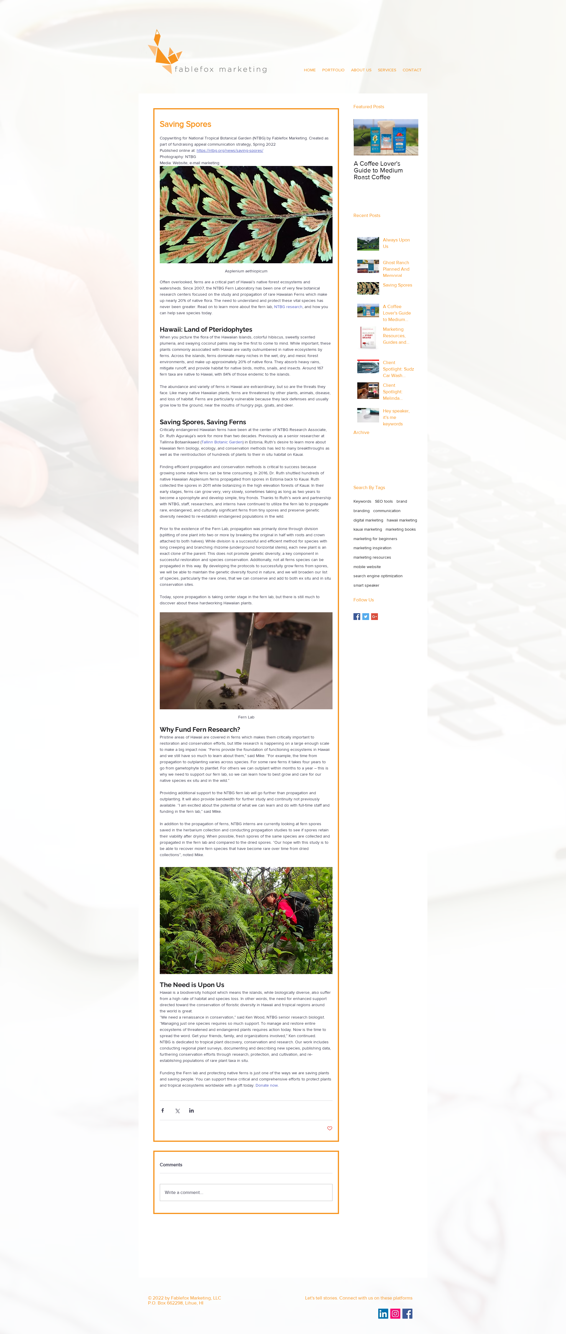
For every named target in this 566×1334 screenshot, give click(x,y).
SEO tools (384, 501)
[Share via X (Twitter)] (177, 1110)
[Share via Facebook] (162, 1110)
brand (401, 501)
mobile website (367, 566)
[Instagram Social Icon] (395, 1314)
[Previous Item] (363, 137)
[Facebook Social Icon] (407, 1314)
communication (387, 510)
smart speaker (366, 585)
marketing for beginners (375, 538)
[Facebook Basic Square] (356, 616)
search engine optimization (378, 575)
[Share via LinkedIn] (191, 1110)
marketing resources (372, 557)
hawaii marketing (402, 520)
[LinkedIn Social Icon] (383, 1314)
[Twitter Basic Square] (365, 616)
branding (361, 510)
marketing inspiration (372, 547)
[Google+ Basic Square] (374, 616)
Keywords (362, 501)
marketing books (401, 529)
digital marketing (368, 520)
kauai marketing (367, 529)
